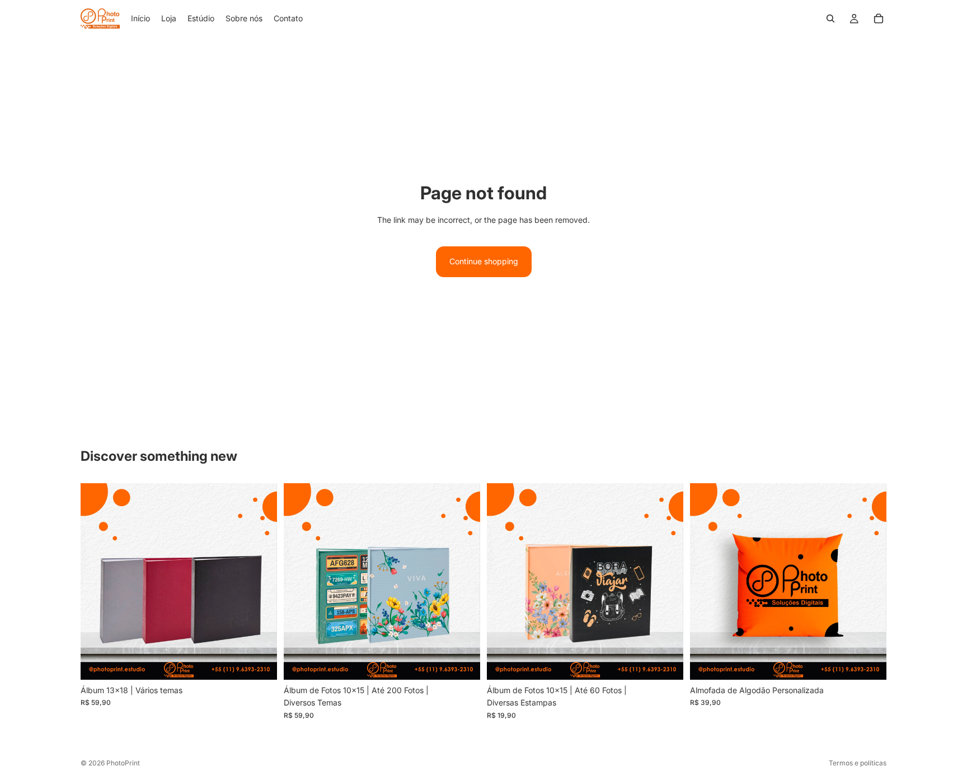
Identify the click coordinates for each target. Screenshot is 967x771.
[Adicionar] (260, 662)
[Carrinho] (878, 18)
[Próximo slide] (463, 581)
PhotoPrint (123, 763)
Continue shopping (483, 261)
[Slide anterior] (300, 581)
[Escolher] (463, 662)
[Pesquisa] (830, 18)
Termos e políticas (857, 763)
